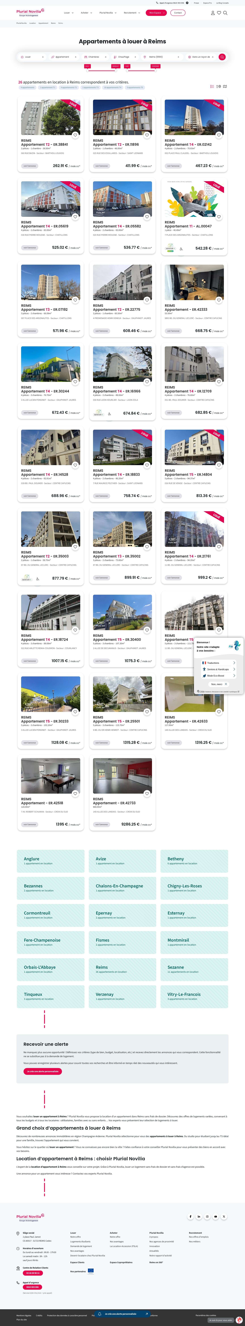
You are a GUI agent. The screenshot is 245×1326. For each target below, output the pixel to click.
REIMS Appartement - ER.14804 (188, 473)
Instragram (207, 1216)
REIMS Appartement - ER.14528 (44, 473)
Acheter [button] (84, 12)
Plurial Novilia (156, 1232)
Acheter (113, 1232)
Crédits (39, 1315)
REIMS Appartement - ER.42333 (186, 308)
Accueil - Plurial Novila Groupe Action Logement (30, 1217)
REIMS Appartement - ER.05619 (44, 224)
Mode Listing (212, 86)
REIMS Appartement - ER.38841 (44, 143)
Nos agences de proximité (161, 1241)
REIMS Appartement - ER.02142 (188, 143)
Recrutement (195, 1232)
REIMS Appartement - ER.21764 (188, 638)
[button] (239, 1320)
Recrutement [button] (130, 12)
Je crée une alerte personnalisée (42, 1071)
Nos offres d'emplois (199, 1236)
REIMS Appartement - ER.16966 (117, 389)
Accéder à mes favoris (219, 13)
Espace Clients (77, 1262)
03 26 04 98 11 (32, 1273)
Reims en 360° (156, 1262)
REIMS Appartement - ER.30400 (117, 638)
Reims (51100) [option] (156, 56)
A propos (153, 1236)
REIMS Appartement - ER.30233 (44, 719)
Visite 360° (100, 212)
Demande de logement (81, 1246)
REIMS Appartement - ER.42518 (42, 801)
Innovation (154, 1246)
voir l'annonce (30, 166)
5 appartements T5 (135, 87)
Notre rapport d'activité (160, 1255)
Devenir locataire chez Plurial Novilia (87, 1255)
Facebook (190, 1216)
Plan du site (21, 1319)
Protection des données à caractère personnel (67, 1315)
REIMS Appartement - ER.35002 (117, 554)
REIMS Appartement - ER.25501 (116, 719)
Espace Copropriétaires (121, 1262)
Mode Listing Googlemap (218, 86)
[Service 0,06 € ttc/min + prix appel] (187, 2)
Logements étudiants (80, 1241)
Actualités (154, 1251)
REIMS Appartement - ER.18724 (44, 638)
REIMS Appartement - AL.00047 (188, 224)
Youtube (215, 1216)
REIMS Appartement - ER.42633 (186, 719)
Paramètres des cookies (206, 1315)
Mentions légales (23, 1315)
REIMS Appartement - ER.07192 (44, 308)
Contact (178, 12)
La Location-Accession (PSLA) (124, 1246)
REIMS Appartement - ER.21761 (188, 554)
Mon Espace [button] (155, 12)
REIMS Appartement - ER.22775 (116, 308)
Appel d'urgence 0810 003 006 (172, 3)
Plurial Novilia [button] (106, 12)
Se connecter (213, 13)
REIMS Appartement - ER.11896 (116, 143)
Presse (196, 3)
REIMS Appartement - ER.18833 (116, 473)
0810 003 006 (32, 1287)
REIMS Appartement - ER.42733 (114, 801)
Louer (73, 1232)
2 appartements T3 (91, 87)
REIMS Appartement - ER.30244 (45, 389)
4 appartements (27, 87)
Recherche (225, 13)
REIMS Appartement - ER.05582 (117, 224)
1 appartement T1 (47, 87)
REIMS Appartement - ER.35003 (45, 554)
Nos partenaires (82, 1271)
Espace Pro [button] (207, 3)
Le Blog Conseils (222, 3)
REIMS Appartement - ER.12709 (188, 389)
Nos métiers (194, 1241)
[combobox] (162, 57)
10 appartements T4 (112, 87)
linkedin (199, 1216)
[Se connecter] (75, 135)
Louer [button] (67, 12)
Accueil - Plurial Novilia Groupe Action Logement (30, 12)
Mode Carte (225, 86)
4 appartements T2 (69, 87)
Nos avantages (77, 1251)
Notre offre (75, 1236)
